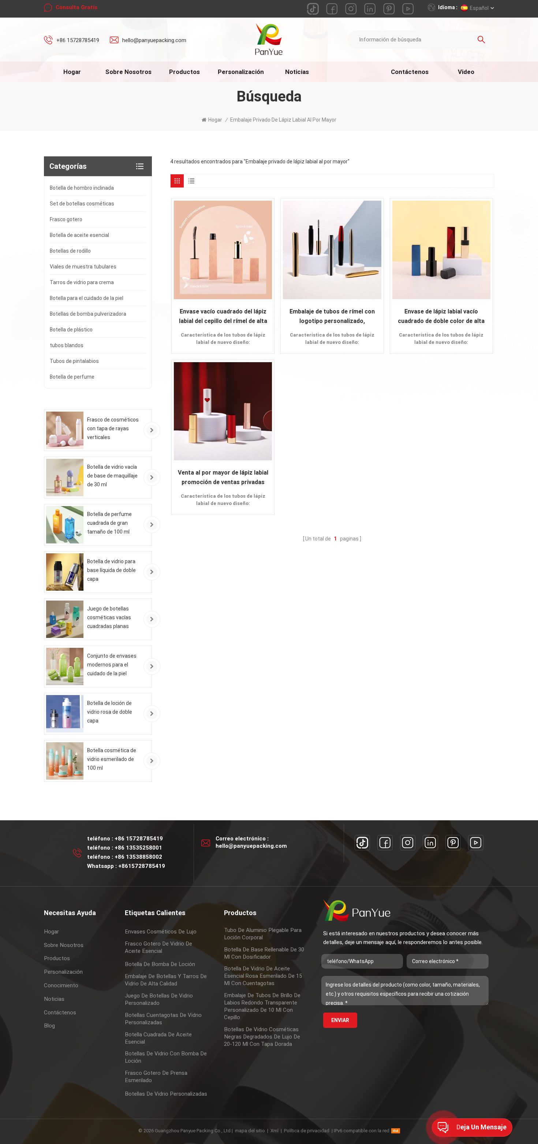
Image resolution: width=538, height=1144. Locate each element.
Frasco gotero (66, 219)
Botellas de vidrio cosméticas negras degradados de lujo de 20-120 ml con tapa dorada (262, 1036)
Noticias (297, 71)
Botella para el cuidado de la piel (86, 298)
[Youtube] (475, 842)
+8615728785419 (141, 866)
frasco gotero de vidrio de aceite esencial (158, 947)
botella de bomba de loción (160, 964)
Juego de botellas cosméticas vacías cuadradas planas (109, 617)
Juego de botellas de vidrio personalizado (159, 999)
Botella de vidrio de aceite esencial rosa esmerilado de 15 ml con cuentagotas (263, 976)
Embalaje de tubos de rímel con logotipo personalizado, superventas (332, 317)
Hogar (72, 71)
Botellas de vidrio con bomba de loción (166, 1057)
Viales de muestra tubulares (83, 267)
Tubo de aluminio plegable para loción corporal (263, 934)
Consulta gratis (76, 7)
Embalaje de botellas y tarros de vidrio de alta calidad (166, 980)
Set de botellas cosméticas (82, 204)
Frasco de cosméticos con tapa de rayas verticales (113, 428)
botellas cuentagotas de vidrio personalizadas (163, 1019)
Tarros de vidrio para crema (82, 282)
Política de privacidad (306, 1130)
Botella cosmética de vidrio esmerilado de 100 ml (111, 759)
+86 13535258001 (138, 847)
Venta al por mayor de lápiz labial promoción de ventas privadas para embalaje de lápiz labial (223, 478)
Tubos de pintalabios (74, 361)
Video (466, 71)
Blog (49, 1025)
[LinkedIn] (430, 842)
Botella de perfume (72, 377)
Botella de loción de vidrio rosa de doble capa (109, 712)
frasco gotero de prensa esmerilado (156, 1077)
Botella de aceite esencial (79, 235)
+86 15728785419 (77, 40)
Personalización (241, 71)
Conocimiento (61, 985)
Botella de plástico (71, 330)
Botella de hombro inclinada (82, 188)
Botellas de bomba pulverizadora (88, 314)
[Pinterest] (453, 842)
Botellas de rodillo (70, 251)
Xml (274, 1130)
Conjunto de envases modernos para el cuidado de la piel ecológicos (112, 665)
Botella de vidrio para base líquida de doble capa (111, 570)
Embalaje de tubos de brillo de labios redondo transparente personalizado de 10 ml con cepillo (262, 1006)
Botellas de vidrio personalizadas (166, 1094)
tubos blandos (66, 345)
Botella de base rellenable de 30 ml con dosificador (264, 953)
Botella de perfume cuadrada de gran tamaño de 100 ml (109, 523)
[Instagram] (407, 842)
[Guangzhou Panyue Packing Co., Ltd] (269, 39)
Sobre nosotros (128, 71)
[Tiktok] (362, 842)
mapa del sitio (250, 1130)
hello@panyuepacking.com (154, 40)
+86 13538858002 (138, 857)
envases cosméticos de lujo (161, 931)
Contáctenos (410, 71)
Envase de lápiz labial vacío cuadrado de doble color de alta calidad (441, 317)
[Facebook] (385, 842)
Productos (184, 71)
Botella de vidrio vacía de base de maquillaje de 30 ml (112, 475)
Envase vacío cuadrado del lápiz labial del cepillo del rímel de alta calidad (223, 317)
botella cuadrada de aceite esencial (158, 1038)
